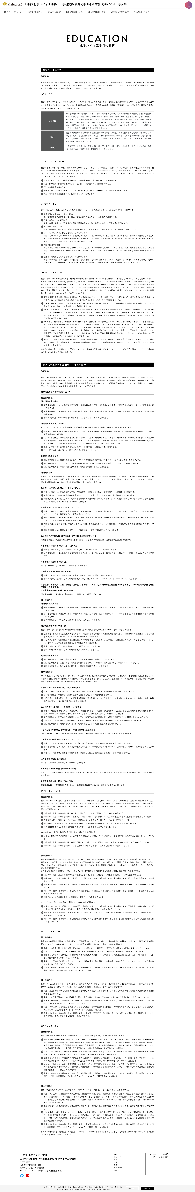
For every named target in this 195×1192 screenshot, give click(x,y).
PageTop (190, 1180)
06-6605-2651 (30, 1171)
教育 (115, 1165)
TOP (116, 1154)
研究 (115, 1162)
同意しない (132, 1188)
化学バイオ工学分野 (160, 1157)
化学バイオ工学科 (159, 1154)
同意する (147, 1188)
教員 (115, 1160)
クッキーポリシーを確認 (101, 1189)
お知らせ (117, 1157)
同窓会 (116, 1170)
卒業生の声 (118, 1168)
